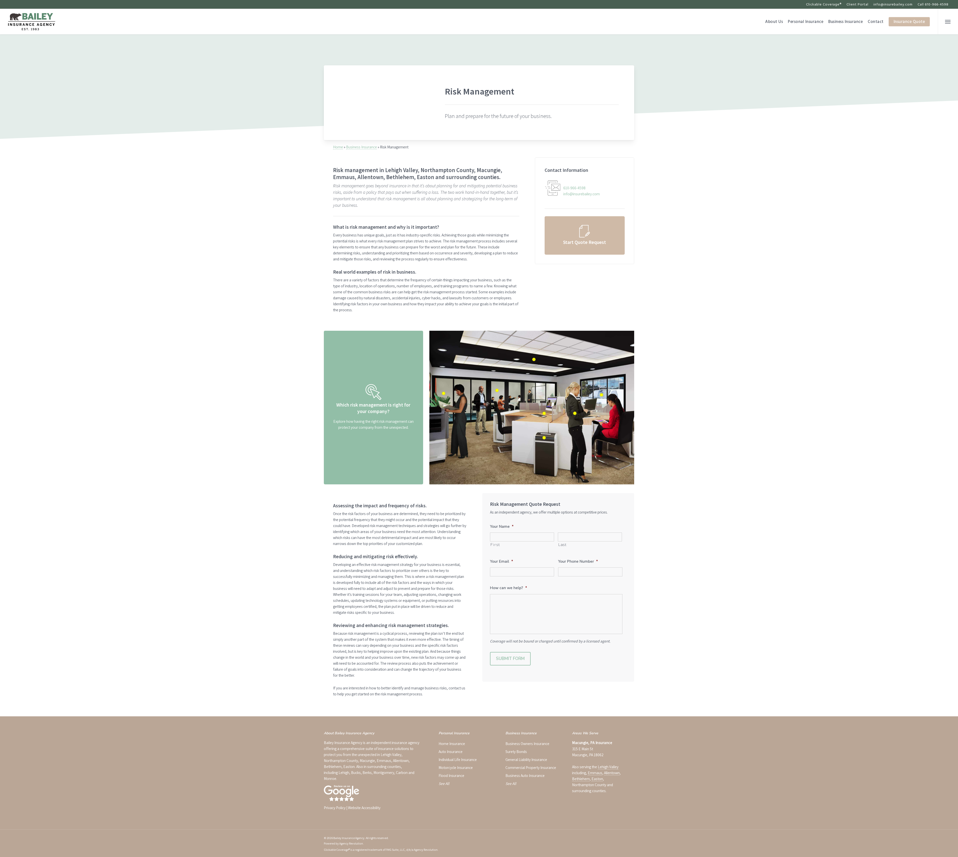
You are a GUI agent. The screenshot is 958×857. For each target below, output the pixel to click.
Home (338, 146)
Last (562, 544)
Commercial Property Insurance (530, 767)
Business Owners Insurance (527, 743)
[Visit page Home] (31, 21)
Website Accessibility (364, 807)
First (495, 544)
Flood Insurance (451, 775)
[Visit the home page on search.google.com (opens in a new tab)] (342, 796)
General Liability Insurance (526, 759)
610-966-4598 (574, 187)
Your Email (501, 561)
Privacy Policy (335, 807)
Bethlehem (581, 778)
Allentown (612, 772)
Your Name (502, 526)
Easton (597, 778)
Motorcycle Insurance (456, 767)
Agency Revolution (351, 843)
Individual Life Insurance (458, 759)
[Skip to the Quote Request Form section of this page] (585, 235)
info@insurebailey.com (893, 4)
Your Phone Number (578, 561)
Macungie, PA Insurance (592, 742)
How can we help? (508, 587)
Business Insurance (361, 146)
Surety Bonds (516, 751)
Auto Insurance (451, 751)
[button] (948, 21)
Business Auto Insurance (525, 775)
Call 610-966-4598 (933, 4)
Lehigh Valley (608, 766)
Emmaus (595, 772)
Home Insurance (452, 743)
